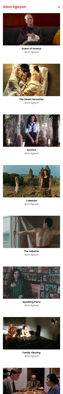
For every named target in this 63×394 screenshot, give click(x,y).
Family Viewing (31, 352)
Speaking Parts (31, 302)
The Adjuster (31, 251)
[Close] (59, 7)
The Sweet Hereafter (31, 99)
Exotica (31, 150)
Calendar (31, 200)
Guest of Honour (31, 48)
